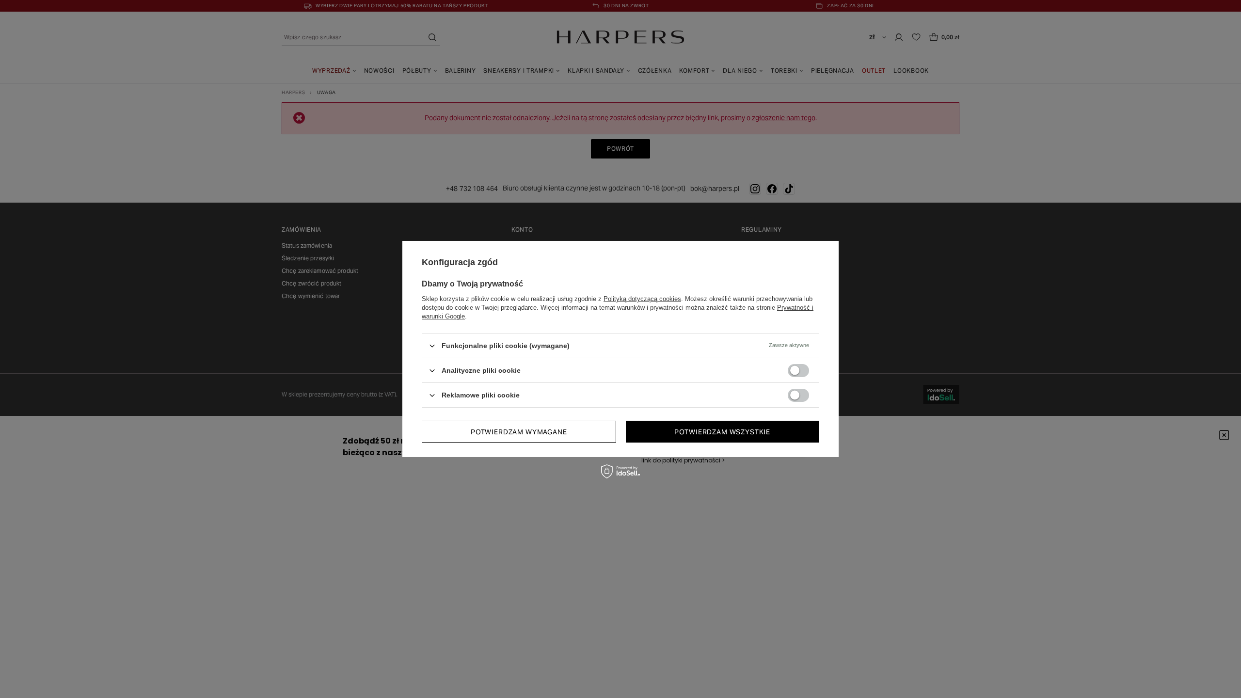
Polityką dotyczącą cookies (642, 298)
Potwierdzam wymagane (519, 431)
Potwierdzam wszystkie (722, 431)
